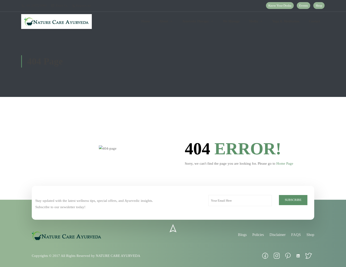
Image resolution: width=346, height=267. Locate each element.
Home (145, 21)
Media (253, 21)
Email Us (61, 5)
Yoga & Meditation (285, 21)
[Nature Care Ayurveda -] (56, 21)
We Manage (231, 21)
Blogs (242, 235)
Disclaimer (278, 235)
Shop (319, 5)
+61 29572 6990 (36, 5)
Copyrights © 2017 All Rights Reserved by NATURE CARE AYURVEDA (86, 256)
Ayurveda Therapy (195, 21)
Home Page (284, 163)
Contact (314, 21)
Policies (258, 235)
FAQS (296, 235)
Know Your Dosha (279, 5)
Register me (83, 5)
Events (303, 5)
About (163, 21)
